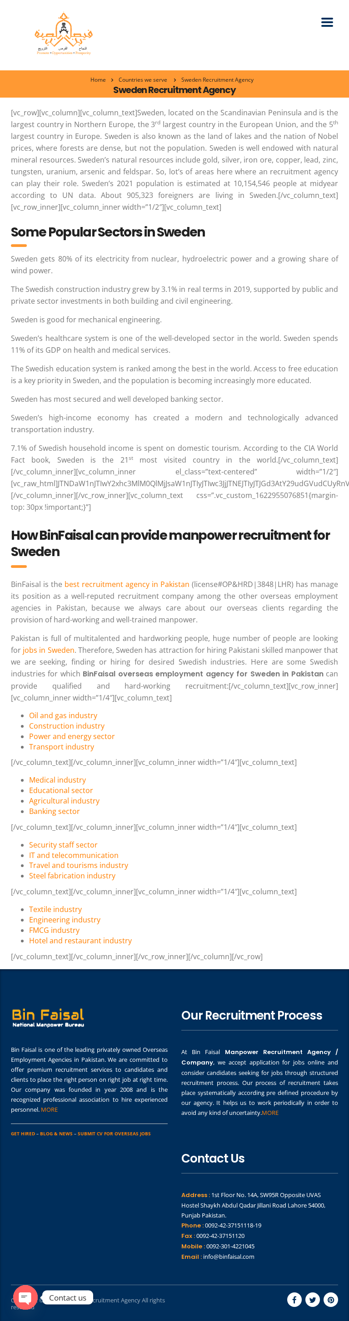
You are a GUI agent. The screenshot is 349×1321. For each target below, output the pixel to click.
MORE (49, 1109)
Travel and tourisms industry (78, 865)
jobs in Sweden (48, 650)
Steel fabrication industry (72, 876)
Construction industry (67, 726)
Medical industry (57, 780)
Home (98, 80)
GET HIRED (23, 1133)
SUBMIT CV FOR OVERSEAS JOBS (114, 1133)
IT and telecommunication (74, 855)
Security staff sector (63, 845)
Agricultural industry (64, 801)
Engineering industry (64, 920)
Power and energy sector (72, 736)
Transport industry (61, 747)
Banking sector (54, 811)
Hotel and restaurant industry (80, 941)
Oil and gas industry (63, 715)
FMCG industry (54, 930)
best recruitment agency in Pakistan (127, 584)
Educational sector (61, 790)
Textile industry (55, 909)
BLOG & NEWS (56, 1133)
